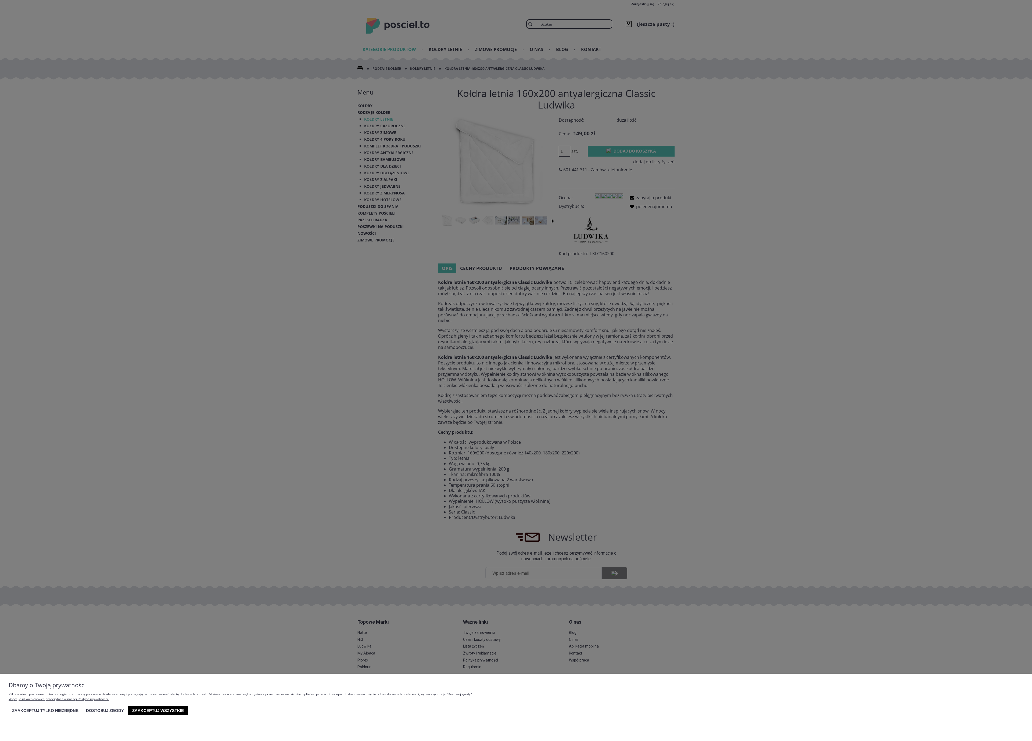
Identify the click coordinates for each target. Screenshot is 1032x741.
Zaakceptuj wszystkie (158, 710)
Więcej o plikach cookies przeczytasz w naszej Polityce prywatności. (59, 699)
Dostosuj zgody (105, 710)
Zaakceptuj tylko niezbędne (45, 710)
